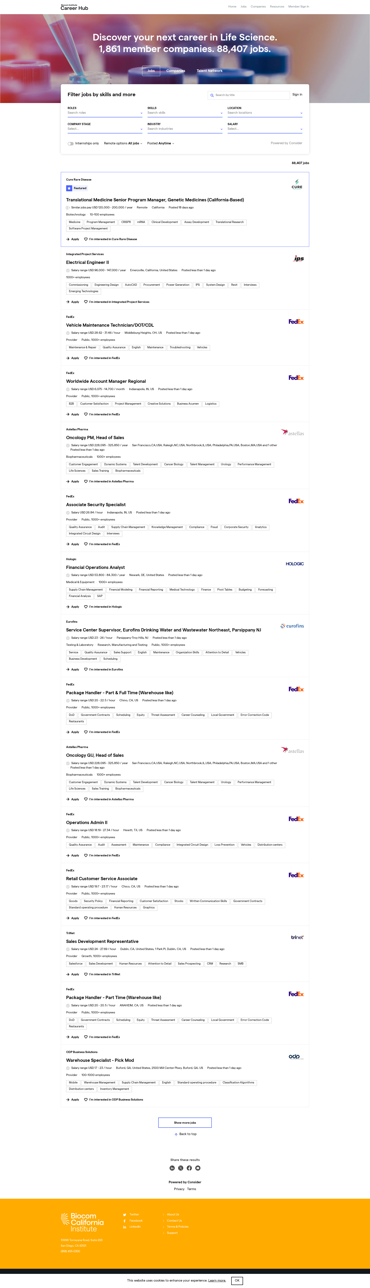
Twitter (134, 1214)
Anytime (164, 143)
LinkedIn (135, 1226)
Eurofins (71, 621)
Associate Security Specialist (96, 504)
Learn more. (217, 1281)
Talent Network (210, 71)
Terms (191, 1189)
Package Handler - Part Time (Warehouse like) (113, 997)
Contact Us (174, 1220)
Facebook (136, 1220)
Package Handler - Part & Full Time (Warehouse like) (119, 692)
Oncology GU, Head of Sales (95, 755)
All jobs (133, 143)
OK (237, 1281)
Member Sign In (298, 6)
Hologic (71, 559)
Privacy (179, 1189)
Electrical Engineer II (87, 262)
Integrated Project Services (85, 254)
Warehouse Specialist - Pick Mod (100, 1060)
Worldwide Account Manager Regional (106, 381)
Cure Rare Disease (78, 179)
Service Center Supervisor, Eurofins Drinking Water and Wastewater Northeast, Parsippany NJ (163, 629)
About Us (173, 1214)
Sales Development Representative (102, 941)
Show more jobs (185, 1122)
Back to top (188, 1134)
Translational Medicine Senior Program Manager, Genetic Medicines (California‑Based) (155, 199)
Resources (277, 6)
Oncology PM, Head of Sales (95, 437)
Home (232, 6)
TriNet (70, 933)
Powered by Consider (286, 143)
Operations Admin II (86, 822)
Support (172, 1233)
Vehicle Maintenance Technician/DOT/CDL (110, 325)
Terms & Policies (177, 1226)
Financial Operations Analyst (95, 567)
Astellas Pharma (77, 429)
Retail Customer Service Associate (101, 878)
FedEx (70, 317)
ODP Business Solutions (81, 1052)
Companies (258, 6)
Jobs (243, 6)
